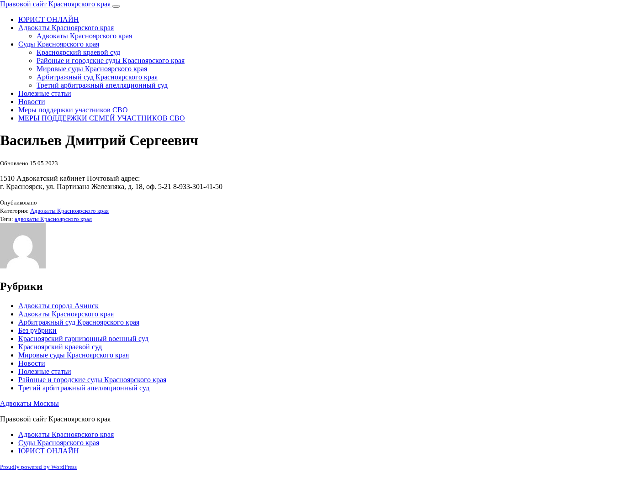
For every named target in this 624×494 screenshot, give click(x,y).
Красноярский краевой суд (78, 52)
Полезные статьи (44, 93)
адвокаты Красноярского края (53, 218)
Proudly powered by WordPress (38, 466)
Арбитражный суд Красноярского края (97, 77)
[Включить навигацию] (116, 6)
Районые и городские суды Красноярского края (111, 60)
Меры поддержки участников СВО (73, 110)
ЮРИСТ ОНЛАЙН (48, 19)
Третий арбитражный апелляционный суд (102, 85)
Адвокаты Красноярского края (66, 28)
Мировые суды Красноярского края (92, 69)
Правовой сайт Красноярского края (56, 4)
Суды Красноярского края (58, 44)
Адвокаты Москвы (29, 403)
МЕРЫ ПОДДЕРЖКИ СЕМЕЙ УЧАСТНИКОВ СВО (101, 118)
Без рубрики (37, 330)
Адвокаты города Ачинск (58, 306)
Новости (31, 101)
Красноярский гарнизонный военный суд (83, 338)
